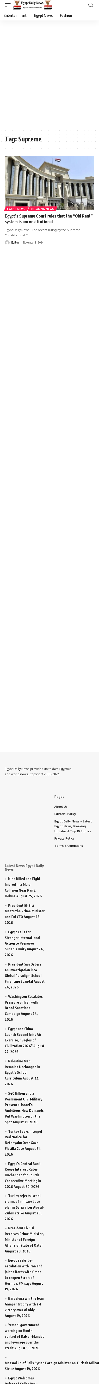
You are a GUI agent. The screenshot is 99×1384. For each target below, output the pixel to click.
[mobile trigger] (9, 5)
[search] (90, 5)
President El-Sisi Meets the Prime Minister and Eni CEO (25, 911)
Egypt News (16, 208)
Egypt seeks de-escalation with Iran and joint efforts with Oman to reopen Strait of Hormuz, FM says (23, 1271)
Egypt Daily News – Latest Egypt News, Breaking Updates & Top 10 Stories (73, 826)
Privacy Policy (64, 838)
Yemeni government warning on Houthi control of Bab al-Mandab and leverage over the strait (24, 1336)
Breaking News (42, 208)
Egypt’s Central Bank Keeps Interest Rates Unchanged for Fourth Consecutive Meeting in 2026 (23, 1175)
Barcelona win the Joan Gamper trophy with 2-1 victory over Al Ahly (24, 1304)
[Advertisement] (49, 73)
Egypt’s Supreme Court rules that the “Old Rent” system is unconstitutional (49, 218)
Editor (15, 242)
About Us (60, 806)
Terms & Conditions (68, 846)
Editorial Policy (65, 814)
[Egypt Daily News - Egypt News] (32, 5)
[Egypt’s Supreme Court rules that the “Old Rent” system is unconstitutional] (49, 183)
